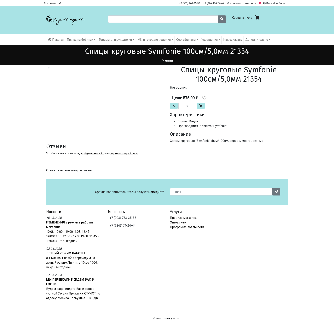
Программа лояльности (187, 227)
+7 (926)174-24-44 (214, 3)
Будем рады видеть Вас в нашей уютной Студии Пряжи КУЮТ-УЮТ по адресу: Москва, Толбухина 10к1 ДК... (73, 293)
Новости (53, 211)
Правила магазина (183, 218)
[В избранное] (204, 98)
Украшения (209, 39)
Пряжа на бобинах (80, 39)
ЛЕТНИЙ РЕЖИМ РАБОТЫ (65, 253)
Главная (57, 39)
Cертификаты (186, 39)
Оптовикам (178, 222)
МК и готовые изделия (154, 39)
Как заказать (232, 39)
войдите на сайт (92, 153)
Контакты (250, 3)
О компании (234, 3)
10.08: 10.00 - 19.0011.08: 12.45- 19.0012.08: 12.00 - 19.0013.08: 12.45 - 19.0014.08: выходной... (72, 236)
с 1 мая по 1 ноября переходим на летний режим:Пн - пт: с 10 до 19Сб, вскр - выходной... (72, 262)
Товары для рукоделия (115, 39)
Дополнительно (256, 39)
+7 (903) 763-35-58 (189, 3)
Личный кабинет (275, 3)
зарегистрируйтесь (124, 153)
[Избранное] (260, 3)
